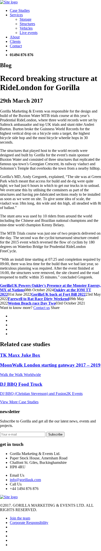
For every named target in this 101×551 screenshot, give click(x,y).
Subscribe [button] (55, 434)
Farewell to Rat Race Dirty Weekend (38, 299)
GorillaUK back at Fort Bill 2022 (58, 294)
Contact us (41, 308)
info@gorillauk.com (25, 480)
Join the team (20, 518)
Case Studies (20, 10)
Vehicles (26, 28)
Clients (15, 41)
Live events (29, 33)
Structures (27, 24)
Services (16, 15)
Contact (16, 46)
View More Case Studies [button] (19, 402)
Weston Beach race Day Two (32, 303)
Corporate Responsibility (29, 522)
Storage (25, 19)
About (15, 37)
